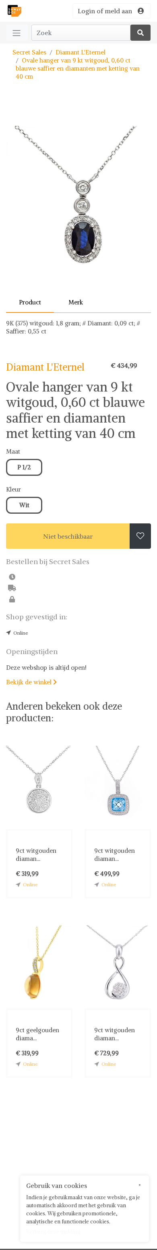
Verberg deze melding (53, 1231)
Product (30, 302)
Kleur (13, 489)
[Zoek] (140, 33)
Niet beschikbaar (68, 536)
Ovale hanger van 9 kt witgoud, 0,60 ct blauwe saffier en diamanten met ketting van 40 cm (78, 68)
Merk (75, 302)
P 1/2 (24, 467)
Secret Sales (29, 52)
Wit (24, 505)
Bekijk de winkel (31, 682)
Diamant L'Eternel (80, 52)
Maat (13, 451)
